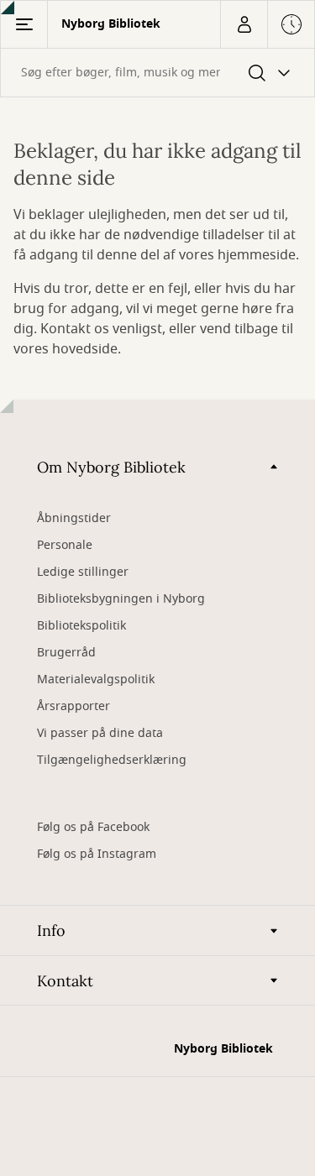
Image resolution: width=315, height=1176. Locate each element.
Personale (64, 545)
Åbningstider (74, 518)
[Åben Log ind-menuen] (243, 24)
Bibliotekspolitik (81, 626)
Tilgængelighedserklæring (111, 760)
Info (51, 930)
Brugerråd (66, 652)
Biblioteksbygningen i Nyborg (121, 599)
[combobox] (157, 73)
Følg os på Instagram (96, 854)
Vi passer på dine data (100, 733)
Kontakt (65, 980)
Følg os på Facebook (93, 827)
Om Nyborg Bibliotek (111, 467)
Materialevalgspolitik (96, 679)
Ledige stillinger (83, 572)
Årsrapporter (73, 706)
